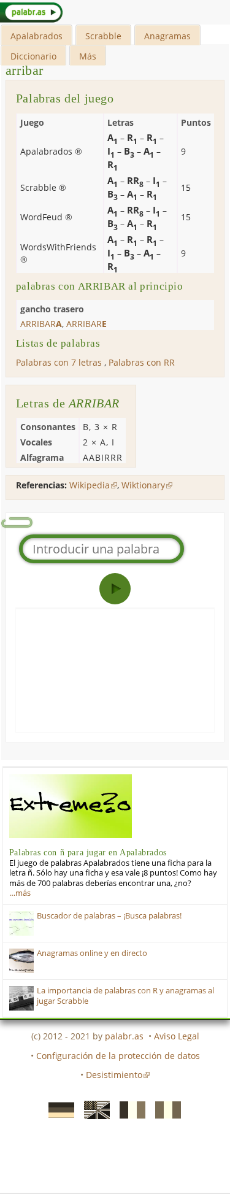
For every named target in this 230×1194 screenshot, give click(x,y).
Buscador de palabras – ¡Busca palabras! (109, 916)
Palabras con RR (142, 362)
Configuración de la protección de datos (118, 1055)
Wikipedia (89, 485)
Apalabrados (36, 36)
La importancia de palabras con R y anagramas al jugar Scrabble (125, 995)
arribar (25, 70)
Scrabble (103, 36)
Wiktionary (143, 485)
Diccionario (33, 56)
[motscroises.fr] (128, 1109)
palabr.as (124, 1036)
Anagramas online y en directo (92, 953)
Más (87, 56)
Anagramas (167, 36)
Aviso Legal (176, 1036)
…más (20, 893)
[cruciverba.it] (164, 1109)
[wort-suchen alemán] (57, 1109)
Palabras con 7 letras (59, 362)
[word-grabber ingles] (93, 1109)
